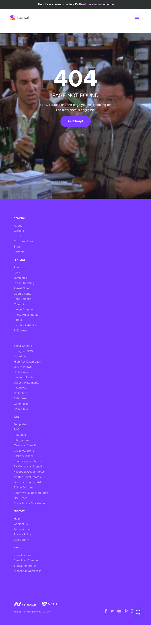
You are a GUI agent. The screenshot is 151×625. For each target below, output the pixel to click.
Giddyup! (75, 121)
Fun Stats (20, 434)
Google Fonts (22, 293)
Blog (17, 246)
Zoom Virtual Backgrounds (31, 492)
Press (17, 236)
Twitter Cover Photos (27, 477)
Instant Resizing (24, 283)
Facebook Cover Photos (29, 471)
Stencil (20, 17)
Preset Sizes (21, 288)
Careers (19, 230)
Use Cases (20, 498)
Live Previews (22, 366)
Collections (21, 393)
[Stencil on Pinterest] (126, 611)
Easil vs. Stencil (24, 455)
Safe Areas (21, 330)
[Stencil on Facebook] (106, 611)
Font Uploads (22, 298)
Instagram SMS (23, 351)
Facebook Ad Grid (25, 325)
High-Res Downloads (27, 361)
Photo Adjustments (26, 314)
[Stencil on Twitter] (112, 611)
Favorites (20, 387)
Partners (19, 251)
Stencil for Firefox (25, 565)
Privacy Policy (22, 534)
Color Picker (21, 304)
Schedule (20, 356)
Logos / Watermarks (26, 382)
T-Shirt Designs (23, 487)
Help (17, 518)
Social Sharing (23, 345)
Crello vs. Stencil (24, 450)
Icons (17, 272)
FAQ (16, 429)
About (18, 225)
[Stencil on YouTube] (119, 611)
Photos (18, 267)
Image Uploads (23, 377)
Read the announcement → (96, 4)
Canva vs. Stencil (25, 445)
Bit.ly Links (21, 372)
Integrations (21, 440)
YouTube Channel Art (27, 482)
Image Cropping (24, 309)
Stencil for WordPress (27, 570)
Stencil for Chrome (26, 560)
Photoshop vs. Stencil (27, 461)
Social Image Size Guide (29, 503)
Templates (20, 277)
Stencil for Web (23, 555)
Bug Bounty (21, 539)
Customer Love (23, 241)
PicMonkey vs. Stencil (28, 466)
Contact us (21, 523)
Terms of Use (22, 529)
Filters (18, 319)
